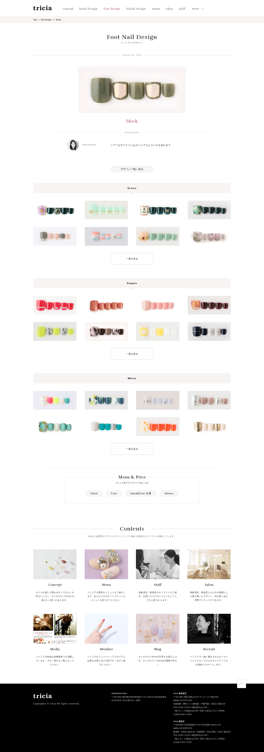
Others (169, 493)
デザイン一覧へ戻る (132, 169)
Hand (94, 493)
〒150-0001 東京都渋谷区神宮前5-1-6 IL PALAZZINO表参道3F (139, 696)
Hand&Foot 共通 (140, 493)
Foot (114, 493)
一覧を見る (132, 258)
